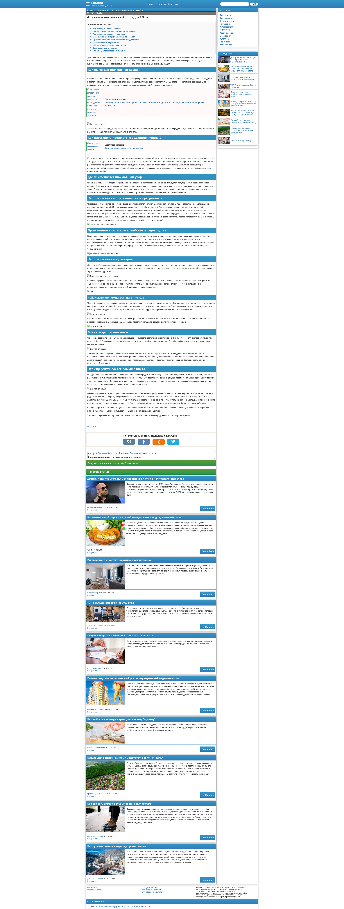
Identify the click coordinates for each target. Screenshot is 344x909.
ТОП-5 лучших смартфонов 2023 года (110, 602)
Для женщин (226, 18)
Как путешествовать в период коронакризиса (116, 846)
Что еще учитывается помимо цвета (109, 51)
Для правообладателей (152, 892)
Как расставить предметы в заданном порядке (114, 31)
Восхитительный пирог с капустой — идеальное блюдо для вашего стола (134, 517)
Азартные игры (227, 33)
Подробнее (208, 508)
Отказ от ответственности (138, 906)
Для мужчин (226, 15)
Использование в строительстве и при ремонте (114, 37)
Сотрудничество (149, 888)
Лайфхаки (225, 41)
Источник (91, 426)
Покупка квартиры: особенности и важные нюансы (120, 635)
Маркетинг (225, 36)
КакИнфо (97, 3)
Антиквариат (226, 27)
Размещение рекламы (152, 890)
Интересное (92, 510)
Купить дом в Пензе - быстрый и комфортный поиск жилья (125, 757)
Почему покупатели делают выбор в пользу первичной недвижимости (133, 678)
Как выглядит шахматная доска (108, 28)
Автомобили (226, 44)
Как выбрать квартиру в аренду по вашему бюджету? (121, 719)
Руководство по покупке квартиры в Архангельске (119, 560)
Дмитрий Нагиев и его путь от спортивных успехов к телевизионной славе (135, 478)
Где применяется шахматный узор (109, 34)
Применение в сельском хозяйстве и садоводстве (116, 39)
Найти (254, 4)
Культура (224, 38)
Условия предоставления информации (105, 906)
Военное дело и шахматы (105, 48)
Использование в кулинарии (106, 42)
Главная (150, 4)
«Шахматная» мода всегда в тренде (109, 45)
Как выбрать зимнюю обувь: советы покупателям (119, 803)
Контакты (173, 4)
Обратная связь (94, 890)
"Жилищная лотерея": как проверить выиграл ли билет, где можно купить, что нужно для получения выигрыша (155, 104)
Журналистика (227, 21)
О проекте (160, 4)
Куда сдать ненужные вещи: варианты (124, 148)
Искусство (225, 29)
